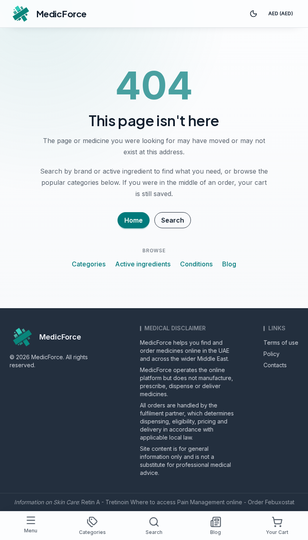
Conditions (196, 264)
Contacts (275, 365)
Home (133, 220)
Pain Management (201, 502)
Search (172, 220)
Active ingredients (142, 264)
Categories (88, 264)
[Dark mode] (253, 14)
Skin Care (66, 502)
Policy (271, 353)
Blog (229, 264)
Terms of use (280, 342)
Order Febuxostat (271, 502)
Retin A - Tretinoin (105, 502)
